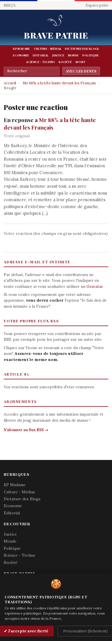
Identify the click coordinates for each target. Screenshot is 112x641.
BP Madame (21, 48)
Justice (58, 55)
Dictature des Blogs (82, 48)
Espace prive (97, 5)
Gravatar (94, 286)
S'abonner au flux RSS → (26, 429)
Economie (21, 55)
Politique (90, 55)
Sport (81, 62)
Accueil (10, 83)
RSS (7, 5)
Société (65, 62)
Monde (73, 55)
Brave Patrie (56, 35)
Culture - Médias (47, 48)
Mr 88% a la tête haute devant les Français (59, 83)
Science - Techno (40, 62)
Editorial (41, 55)
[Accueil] (56, 20)
